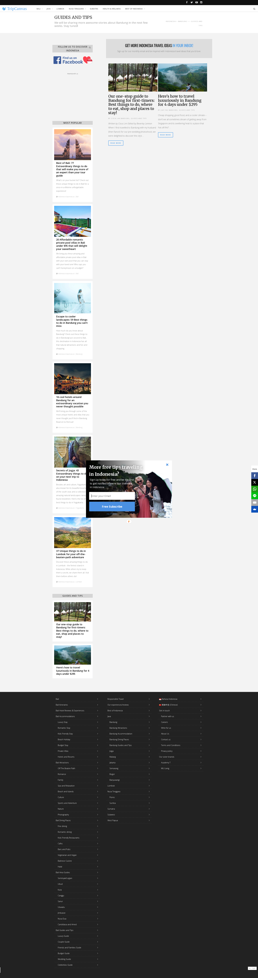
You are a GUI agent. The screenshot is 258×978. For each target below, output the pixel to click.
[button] (117, 470)
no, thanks (112, 513)
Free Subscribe (112, 506)
